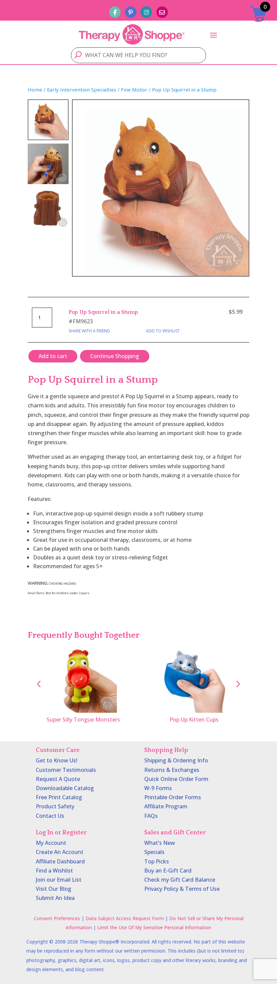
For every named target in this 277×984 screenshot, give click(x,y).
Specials (154, 852)
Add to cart (53, 356)
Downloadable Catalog (65, 788)
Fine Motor (134, 89)
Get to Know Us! (56, 760)
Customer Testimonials (66, 770)
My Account (51, 843)
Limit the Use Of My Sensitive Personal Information (154, 927)
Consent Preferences (57, 918)
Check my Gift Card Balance (179, 879)
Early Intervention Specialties (81, 89)
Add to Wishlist (163, 331)
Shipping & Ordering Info (176, 760)
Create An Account (59, 852)
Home (35, 89)
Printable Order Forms (172, 797)
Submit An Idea (55, 898)
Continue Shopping (114, 356)
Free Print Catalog (59, 797)
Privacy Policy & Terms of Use (182, 888)
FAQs (151, 815)
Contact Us (50, 815)
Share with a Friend (89, 331)
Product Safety (55, 806)
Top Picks (156, 861)
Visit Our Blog (53, 888)
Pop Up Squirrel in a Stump (103, 312)
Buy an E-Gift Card (168, 870)
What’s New (159, 843)
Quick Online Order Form (176, 779)
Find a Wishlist (54, 870)
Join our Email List (58, 879)
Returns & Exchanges (171, 770)
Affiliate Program (165, 806)
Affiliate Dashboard (60, 861)
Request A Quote (58, 779)
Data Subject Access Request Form (124, 918)
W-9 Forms (158, 788)
